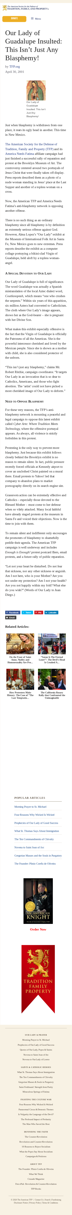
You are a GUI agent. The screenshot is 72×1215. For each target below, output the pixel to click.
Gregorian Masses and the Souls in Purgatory (38, 855)
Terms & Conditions (50, 1203)
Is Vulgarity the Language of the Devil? (36, 1114)
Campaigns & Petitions (36, 1156)
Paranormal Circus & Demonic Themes (36, 1109)
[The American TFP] (25, 8)
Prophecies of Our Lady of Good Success (36, 823)
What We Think (36, 1174)
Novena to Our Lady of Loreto (36, 1059)
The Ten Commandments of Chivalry (34, 839)
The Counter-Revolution (36, 1137)
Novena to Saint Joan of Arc (29, 847)
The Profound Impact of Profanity (36, 1119)
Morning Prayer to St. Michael (30, 806)
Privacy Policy (35, 1203)
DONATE (14, 18)
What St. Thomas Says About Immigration (36, 831)
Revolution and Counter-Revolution (35, 1142)
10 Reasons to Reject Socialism (36, 1146)
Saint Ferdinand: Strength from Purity (36, 1087)
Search (47, 1200)
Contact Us (39, 1200)
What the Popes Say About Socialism (36, 1151)
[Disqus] (36, 748)
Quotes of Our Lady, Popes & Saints (36, 1049)
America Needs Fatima (19, 153)
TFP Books (36, 1189)
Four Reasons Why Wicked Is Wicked (34, 814)
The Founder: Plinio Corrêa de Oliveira (35, 863)
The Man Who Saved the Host (35, 1124)
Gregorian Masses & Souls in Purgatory (36, 1082)
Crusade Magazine (36, 1179)
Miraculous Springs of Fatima (36, 1092)
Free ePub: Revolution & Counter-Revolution (36, 1184)
